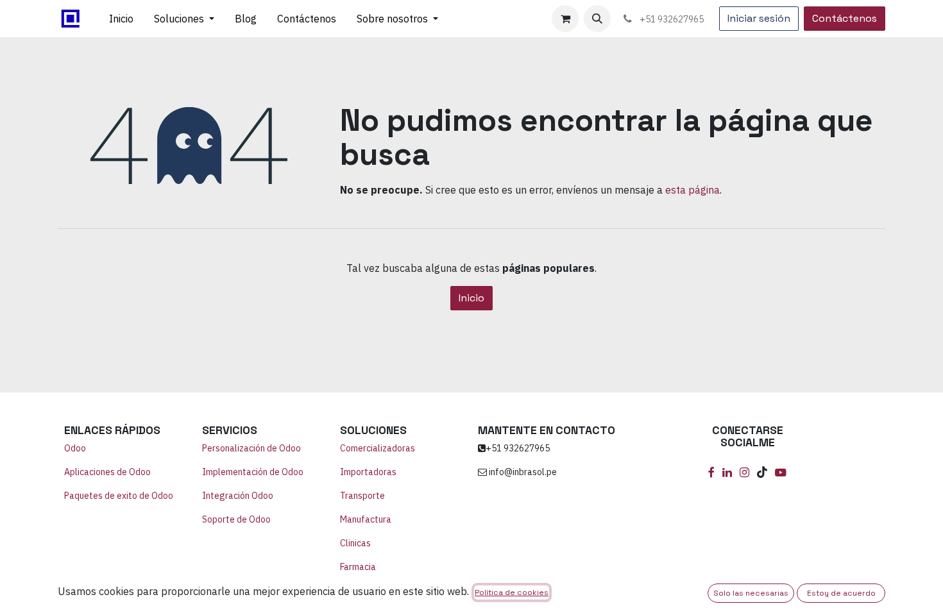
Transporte (362, 495)
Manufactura (365, 519)
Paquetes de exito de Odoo (118, 495)
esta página (692, 189)
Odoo (75, 448)
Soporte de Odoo (236, 519)
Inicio (471, 298)
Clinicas (355, 543)
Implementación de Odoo (252, 472)
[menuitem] (121, 18)
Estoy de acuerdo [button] (841, 593)
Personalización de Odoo (251, 448)
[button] (597, 18)
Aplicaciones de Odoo (107, 472)
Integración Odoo (238, 495)
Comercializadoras (377, 448)
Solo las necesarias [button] (750, 593)
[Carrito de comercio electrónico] (565, 18)
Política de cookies (511, 592)
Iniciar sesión (758, 18)
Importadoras (368, 472)
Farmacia (358, 567)
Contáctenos (844, 18)
